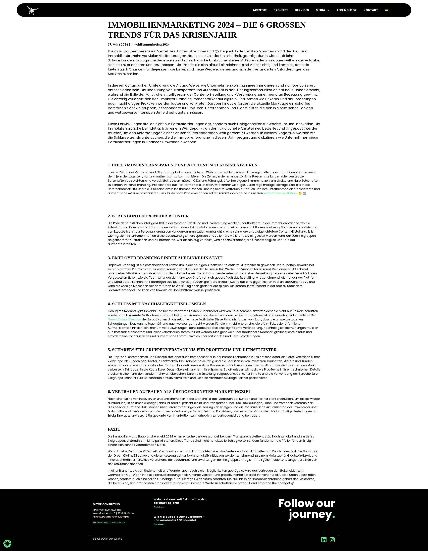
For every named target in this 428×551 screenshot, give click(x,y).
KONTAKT (371, 10)
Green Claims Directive (124, 319)
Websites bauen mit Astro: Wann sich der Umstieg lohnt (180, 501)
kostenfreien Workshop (280, 193)
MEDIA (320, 10)
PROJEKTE (281, 10)
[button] (7, 543)
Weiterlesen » (160, 507)
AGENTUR (260, 10)
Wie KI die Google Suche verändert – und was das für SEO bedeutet (179, 518)
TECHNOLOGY (347, 10)
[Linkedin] (324, 540)
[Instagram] (332, 540)
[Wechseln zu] (387, 10)
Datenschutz (117, 522)
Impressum (100, 522)
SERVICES (302, 10)
